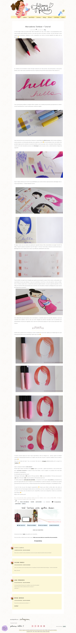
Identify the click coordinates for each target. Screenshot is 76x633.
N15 (26, 476)
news (63, 17)
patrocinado (39, 501)
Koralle (32, 468)
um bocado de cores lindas (29, 479)
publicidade (18, 503)
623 (15, 477)
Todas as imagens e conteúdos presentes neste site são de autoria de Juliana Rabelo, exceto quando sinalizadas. (38, 630)
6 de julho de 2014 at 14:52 (18, 582)
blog (44, 17)
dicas (50, 17)
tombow (24, 503)
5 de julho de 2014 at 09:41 (18, 600)
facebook (17, 463)
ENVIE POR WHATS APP (54, 525)
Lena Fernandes (19, 580)
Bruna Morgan (19, 598)
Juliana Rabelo (19, 562)
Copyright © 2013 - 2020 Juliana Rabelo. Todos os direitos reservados (38, 631)
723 (41, 476)
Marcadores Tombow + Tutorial (38, 27)
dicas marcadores (24, 501)
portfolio (31, 17)
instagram (44, 461)
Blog (45, 29)
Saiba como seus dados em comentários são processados (45, 537)
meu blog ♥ (16, 605)
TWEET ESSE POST (21, 525)
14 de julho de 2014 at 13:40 (18, 564)
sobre (25, 17)
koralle (32, 501)
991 (25, 477)
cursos (39, 17)
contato (56, 17)
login (24, 534)
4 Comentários (57, 502)
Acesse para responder (26, 550)
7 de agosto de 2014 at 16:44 (18, 550)
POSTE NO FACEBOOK (43, 525)
